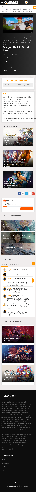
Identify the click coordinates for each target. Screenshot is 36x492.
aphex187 (9, 274)
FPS (5, 67)
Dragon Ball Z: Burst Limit (16, 49)
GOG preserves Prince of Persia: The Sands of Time (18, 182)
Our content (5, 463)
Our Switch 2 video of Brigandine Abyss (16, 139)
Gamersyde (12, 486)
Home (4, 7)
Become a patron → (26, 208)
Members (4, 264)
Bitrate (6, 64)
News (3, 459)
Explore (3, 467)
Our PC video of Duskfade (13, 355)
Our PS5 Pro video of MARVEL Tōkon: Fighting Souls (17, 374)
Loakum (9, 278)
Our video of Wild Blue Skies (14, 336)
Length (6, 61)
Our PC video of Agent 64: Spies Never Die (16, 161)
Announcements (14, 264)
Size (5, 70)
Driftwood (9, 304)
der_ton (9, 269)
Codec (6, 58)
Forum (3, 470)
